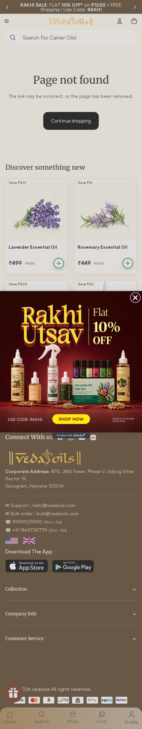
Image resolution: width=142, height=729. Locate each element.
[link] (71, 362)
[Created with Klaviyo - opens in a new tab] (71, 435)
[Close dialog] (135, 297)
